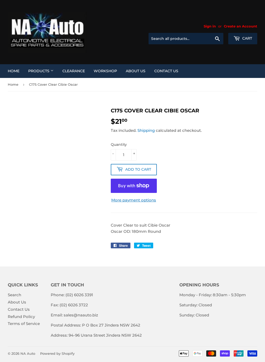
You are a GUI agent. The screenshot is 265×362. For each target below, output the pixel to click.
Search (14, 294)
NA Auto (27, 353)
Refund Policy (21, 316)
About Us (135, 71)
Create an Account (240, 26)
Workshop (105, 71)
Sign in (210, 26)
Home (13, 71)
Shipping (146, 130)
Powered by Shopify (57, 353)
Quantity (119, 144)
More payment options (133, 200)
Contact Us (166, 71)
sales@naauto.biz (81, 315)
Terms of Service (24, 323)
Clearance (73, 71)
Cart (246, 38)
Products (39, 71)
